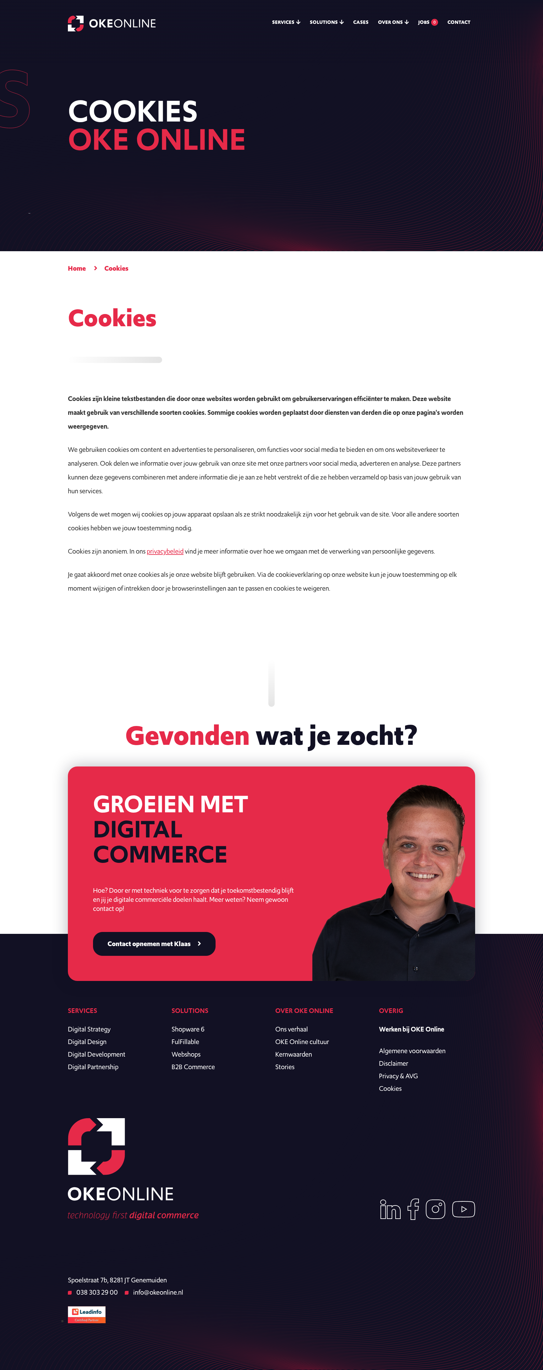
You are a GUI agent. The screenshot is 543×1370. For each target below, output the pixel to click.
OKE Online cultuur (302, 1041)
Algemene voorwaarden (412, 1050)
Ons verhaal (291, 1029)
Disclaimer (393, 1063)
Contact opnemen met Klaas (149, 944)
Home (77, 268)
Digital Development (96, 1054)
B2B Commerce (193, 1066)
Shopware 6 (188, 1029)
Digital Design (87, 1041)
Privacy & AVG (398, 1075)
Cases (361, 22)
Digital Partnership (93, 1066)
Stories (284, 1066)
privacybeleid (165, 551)
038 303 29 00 (96, 1292)
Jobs (427, 22)
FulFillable (185, 1041)
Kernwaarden (293, 1054)
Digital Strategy (89, 1029)
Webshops (186, 1054)
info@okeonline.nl (157, 1292)
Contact (458, 22)
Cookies (390, 1088)
